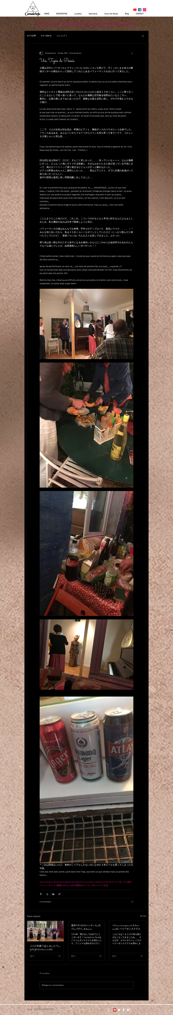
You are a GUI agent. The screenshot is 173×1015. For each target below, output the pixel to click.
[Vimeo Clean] (128, 1009)
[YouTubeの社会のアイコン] (114, 1009)
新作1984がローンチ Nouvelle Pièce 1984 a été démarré (86, 927)
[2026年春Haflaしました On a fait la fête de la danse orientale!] (45, 931)
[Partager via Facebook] (41, 894)
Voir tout (143, 916)
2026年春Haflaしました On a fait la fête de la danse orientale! (45, 948)
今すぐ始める (46, 36)
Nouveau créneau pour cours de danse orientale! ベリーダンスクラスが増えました (127, 927)
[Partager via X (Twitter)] (47, 894)
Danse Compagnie (60, 23)
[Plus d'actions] (131, 53)
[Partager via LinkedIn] (53, 894)
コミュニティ (62, 36)
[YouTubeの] (135, 9)
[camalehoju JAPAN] (139, 9)
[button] (143, 36)
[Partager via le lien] (59, 894)
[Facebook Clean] (123, 1009)
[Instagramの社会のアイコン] (144, 9)
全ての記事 (31, 36)
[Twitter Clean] (119, 1009)
